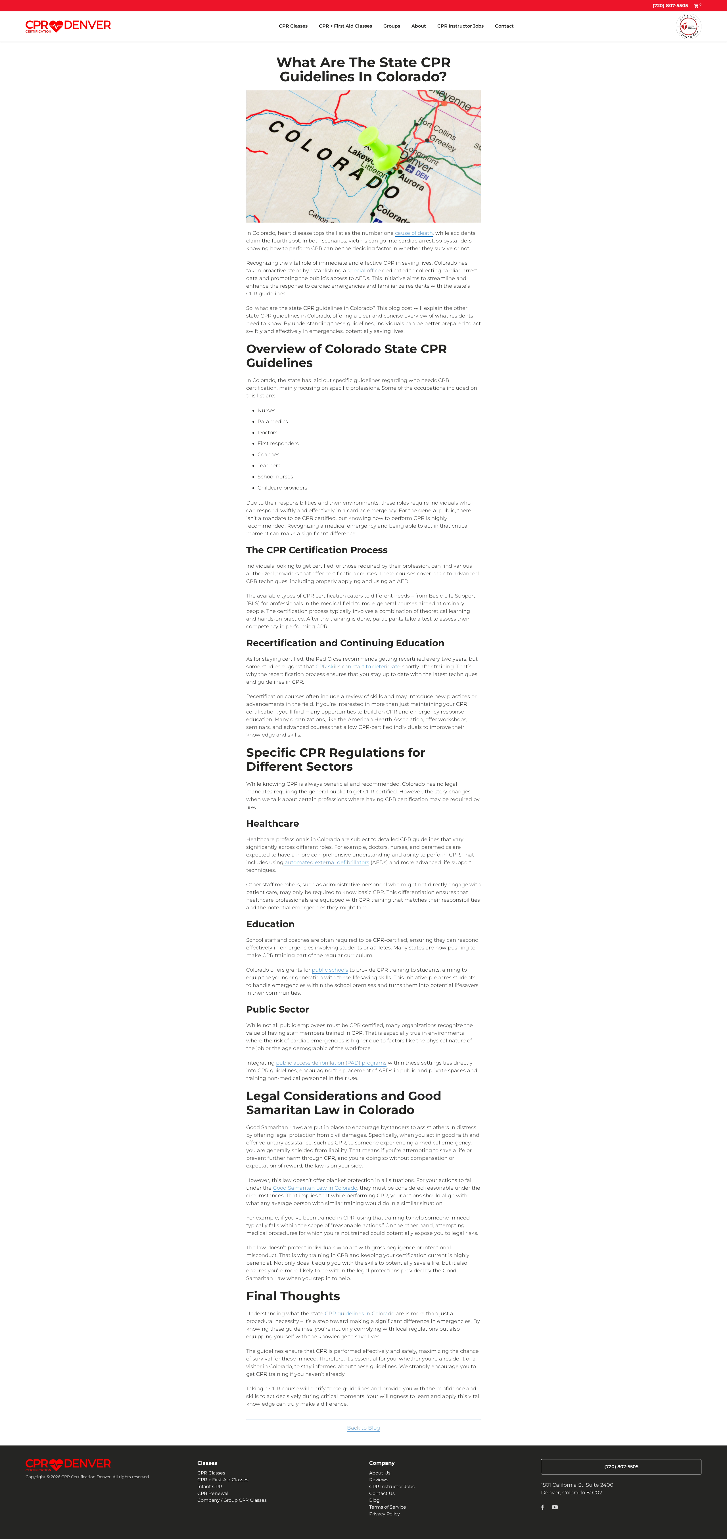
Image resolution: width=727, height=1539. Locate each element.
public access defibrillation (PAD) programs (331, 1063)
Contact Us (382, 1493)
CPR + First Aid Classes (345, 26)
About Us (379, 1473)
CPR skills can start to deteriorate (358, 666)
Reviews (378, 1479)
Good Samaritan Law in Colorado (315, 1188)
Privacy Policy (384, 1514)
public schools (330, 970)
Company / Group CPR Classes (232, 1500)
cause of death (414, 233)
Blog (374, 1500)
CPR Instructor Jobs (460, 26)
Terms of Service (387, 1507)
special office (364, 270)
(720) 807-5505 (670, 5)
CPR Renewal (212, 1493)
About (418, 26)
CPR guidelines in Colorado (360, 1313)
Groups (391, 26)
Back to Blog (363, 1428)
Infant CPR (209, 1486)
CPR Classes (293, 26)
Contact (504, 26)
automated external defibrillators (326, 862)
